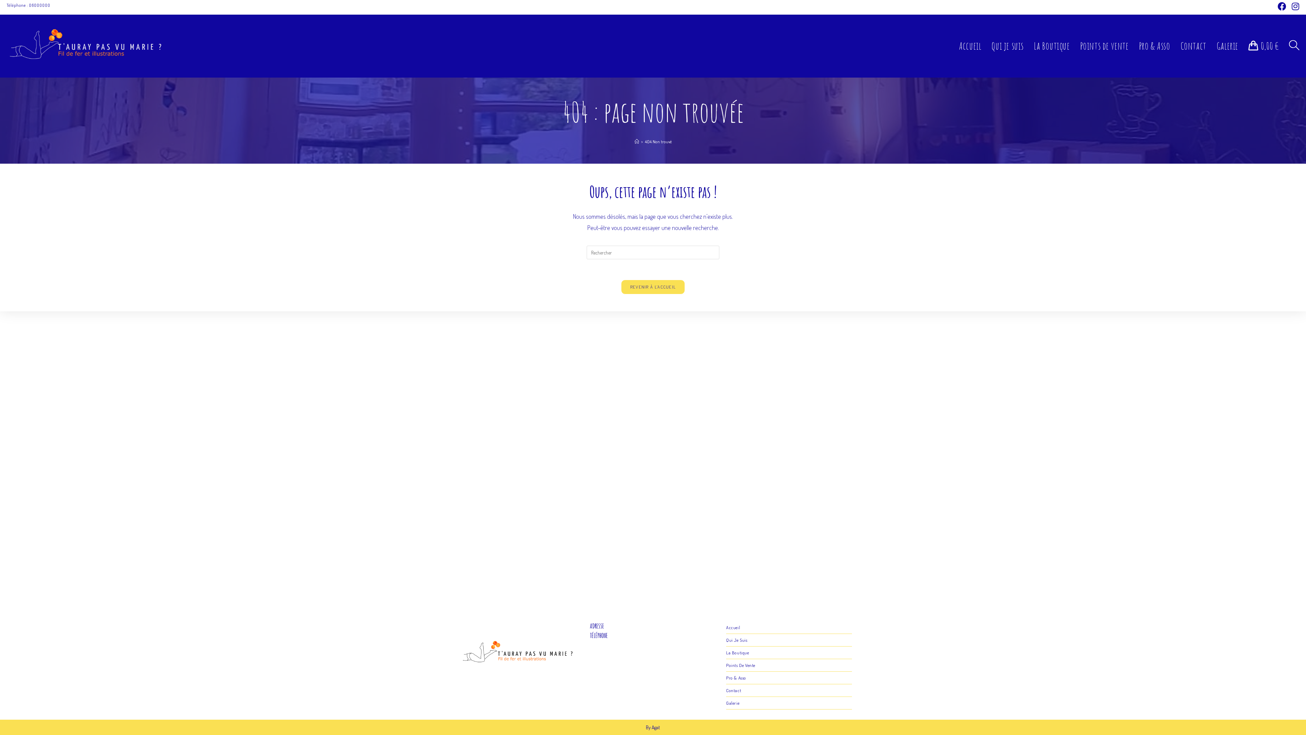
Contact (733, 690)
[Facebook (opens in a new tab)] (1282, 6)
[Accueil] (637, 141)
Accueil (733, 627)
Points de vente (740, 665)
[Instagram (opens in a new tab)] (1294, 6)
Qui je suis (737, 640)
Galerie (732, 703)
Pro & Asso (736, 678)
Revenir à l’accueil (653, 287)
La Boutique (737, 652)
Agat (656, 727)
